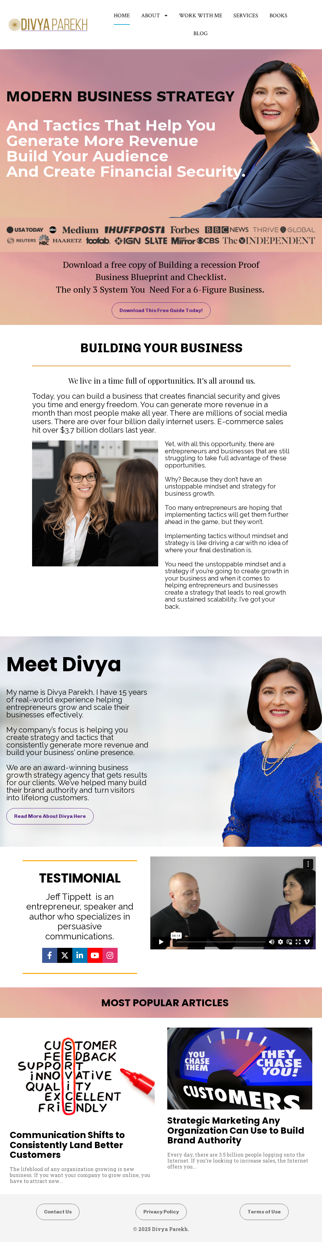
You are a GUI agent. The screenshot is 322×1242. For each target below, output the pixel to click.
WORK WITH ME (200, 15)
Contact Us (58, 1212)
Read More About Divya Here (50, 816)
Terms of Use (264, 1212)
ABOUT (150, 15)
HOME (122, 15)
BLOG (200, 33)
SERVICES (245, 15)
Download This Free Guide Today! (161, 310)
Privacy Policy (161, 1212)
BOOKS (278, 15)
